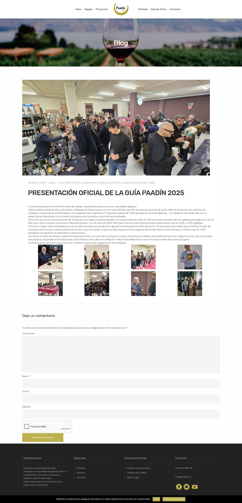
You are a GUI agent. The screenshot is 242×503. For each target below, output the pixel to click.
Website (26, 406)
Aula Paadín (65, 182)
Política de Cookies (137, 473)
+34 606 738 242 (184, 468)
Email (25, 391)
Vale (156, 499)
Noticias (143, 9)
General (102, 182)
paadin (52, 182)
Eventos (77, 182)
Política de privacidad (138, 468)
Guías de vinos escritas (135, 182)
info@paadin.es (183, 477)
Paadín (151, 182)
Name (25, 376)
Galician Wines (90, 182)
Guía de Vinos (158, 9)
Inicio (78, 9)
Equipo (88, 9)
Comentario (28, 333)
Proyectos (102, 9)
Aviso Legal (133, 477)
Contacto (175, 9)
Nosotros (81, 468)
